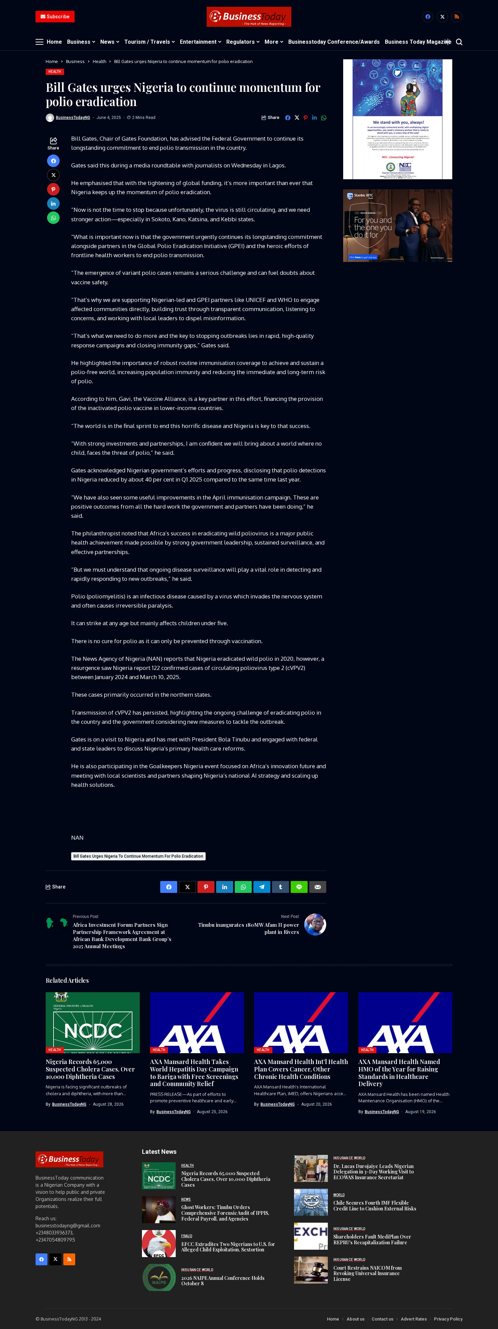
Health (99, 61)
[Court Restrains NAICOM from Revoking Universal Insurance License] (311, 1270)
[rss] (456, 16)
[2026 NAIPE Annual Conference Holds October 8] (159, 1277)
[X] (442, 16)
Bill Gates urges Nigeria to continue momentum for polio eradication (138, 856)
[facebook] (427, 16)
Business (75, 61)
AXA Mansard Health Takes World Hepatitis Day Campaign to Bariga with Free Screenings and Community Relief (194, 1073)
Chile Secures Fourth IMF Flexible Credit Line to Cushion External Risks (374, 1206)
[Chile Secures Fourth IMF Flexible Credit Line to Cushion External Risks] (311, 1202)
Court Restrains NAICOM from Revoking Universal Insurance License (367, 1274)
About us (356, 1319)
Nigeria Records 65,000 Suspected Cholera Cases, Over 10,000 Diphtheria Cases (90, 1069)
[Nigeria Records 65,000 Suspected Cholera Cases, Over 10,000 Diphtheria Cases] (159, 1175)
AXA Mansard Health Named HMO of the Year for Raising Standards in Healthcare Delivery (399, 1073)
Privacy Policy (448, 1319)
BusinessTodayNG (73, 117)
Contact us (382, 1319)
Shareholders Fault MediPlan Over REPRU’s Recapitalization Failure (372, 1239)
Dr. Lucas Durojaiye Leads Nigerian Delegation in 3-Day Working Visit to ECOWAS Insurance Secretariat (373, 1172)
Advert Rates (414, 1319)
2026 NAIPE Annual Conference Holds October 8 (223, 1281)
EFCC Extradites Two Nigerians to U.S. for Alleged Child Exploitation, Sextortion (228, 1247)
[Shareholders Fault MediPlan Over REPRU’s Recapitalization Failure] (311, 1236)
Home (52, 61)
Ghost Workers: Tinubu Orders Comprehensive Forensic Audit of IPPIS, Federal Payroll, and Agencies (225, 1213)
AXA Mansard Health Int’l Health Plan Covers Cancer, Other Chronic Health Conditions (301, 1069)
